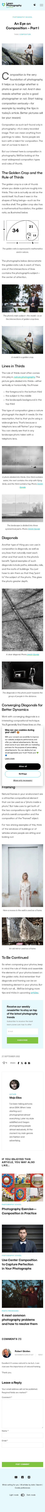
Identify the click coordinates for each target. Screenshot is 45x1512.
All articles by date (27, 1485)
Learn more (9, 759)
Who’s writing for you (10, 1485)
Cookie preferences (22, 1488)
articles (34, 993)
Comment (7, 1397)
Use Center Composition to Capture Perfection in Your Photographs (19, 1264)
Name (5, 1431)
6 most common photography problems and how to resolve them (20, 1320)
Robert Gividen (22, 1351)
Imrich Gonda (34, 529)
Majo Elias (16, 1098)
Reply (40, 1355)
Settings (23, 774)
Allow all (23, 766)
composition (25, 34)
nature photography (24, 377)
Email (5, 1441)
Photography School (22, 17)
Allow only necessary (22, 780)
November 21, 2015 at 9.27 (24, 1355)
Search (39, 1485)
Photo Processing (10, 1311)
